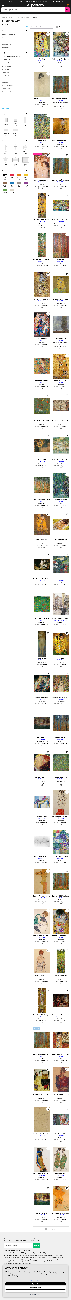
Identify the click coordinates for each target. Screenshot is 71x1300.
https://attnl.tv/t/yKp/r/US (26, 1261)
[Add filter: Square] (15, 120)
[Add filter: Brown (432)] (5, 182)
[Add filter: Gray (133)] (19, 182)
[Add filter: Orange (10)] (19, 175)
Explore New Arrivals (57, 1)
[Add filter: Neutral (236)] (12, 189)
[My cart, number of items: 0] (68, 5)
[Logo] (35, 5)
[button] (14, 1)
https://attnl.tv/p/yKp (47, 1261)
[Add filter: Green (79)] (5, 189)
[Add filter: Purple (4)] (26, 182)
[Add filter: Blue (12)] (12, 182)
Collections (12, 17)
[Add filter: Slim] (25, 120)
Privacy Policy (35, 1280)
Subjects (4, 17)
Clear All (27, 26)
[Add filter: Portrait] (6, 120)
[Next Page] (68, 27)
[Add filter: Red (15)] (12, 175)
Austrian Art (35, 17)
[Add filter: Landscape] (6, 130)
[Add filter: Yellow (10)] (26, 175)
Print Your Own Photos (14, 1)
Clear (22, 52)
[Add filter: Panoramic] (15, 130)
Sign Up (36, 1245)
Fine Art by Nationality (23, 17)
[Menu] (2, 5)
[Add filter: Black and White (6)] (5, 175)
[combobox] (33, 9)
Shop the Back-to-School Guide (36, 1)
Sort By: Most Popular (38, 27)
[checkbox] (6, 149)
